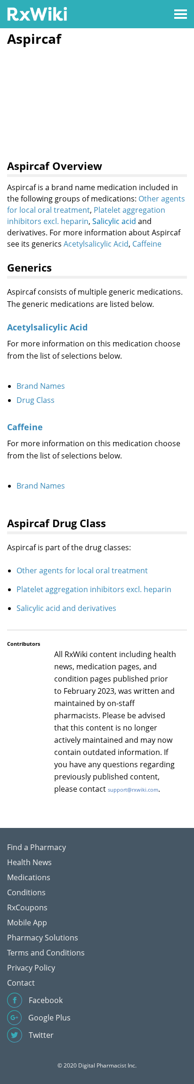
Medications (28, 877)
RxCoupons (27, 907)
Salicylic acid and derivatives (66, 608)
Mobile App (27, 922)
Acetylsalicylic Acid (96, 244)
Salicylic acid (114, 221)
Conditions (26, 892)
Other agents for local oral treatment (82, 570)
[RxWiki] (37, 13)
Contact (21, 983)
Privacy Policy (31, 968)
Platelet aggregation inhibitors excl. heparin (93, 589)
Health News (29, 862)
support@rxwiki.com (133, 789)
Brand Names (40, 386)
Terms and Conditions (46, 952)
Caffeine (147, 244)
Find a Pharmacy (36, 847)
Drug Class (35, 400)
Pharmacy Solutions (42, 937)
